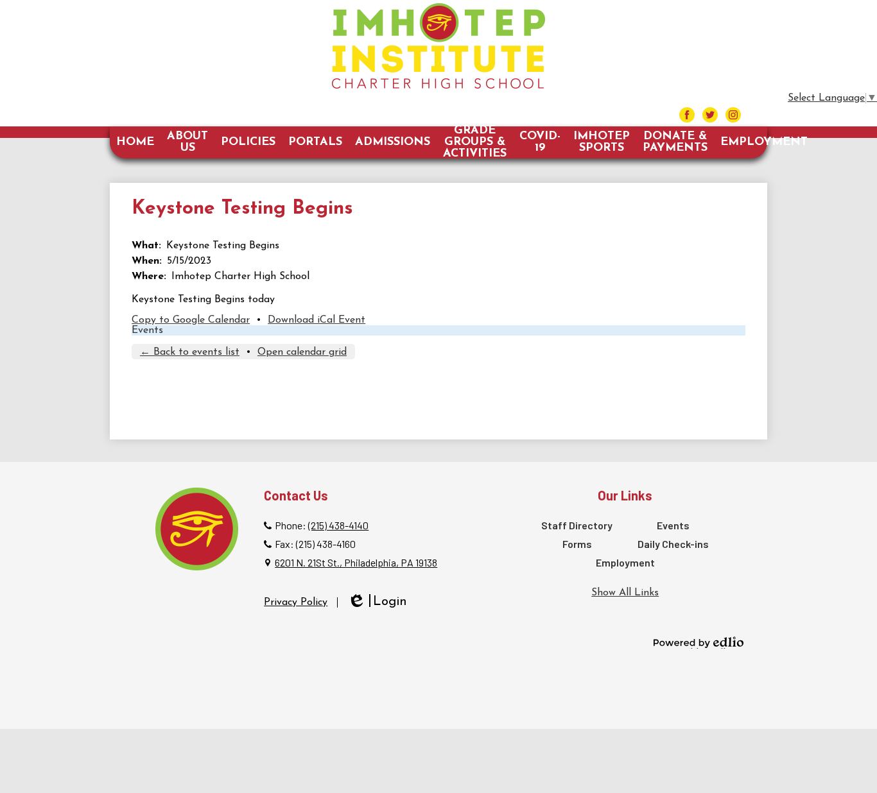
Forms (577, 544)
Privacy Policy (295, 602)
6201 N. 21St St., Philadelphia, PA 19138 (356, 562)
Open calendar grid (302, 352)
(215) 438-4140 (338, 525)
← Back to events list (189, 352)
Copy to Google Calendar (191, 320)
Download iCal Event (316, 320)
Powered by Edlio (698, 642)
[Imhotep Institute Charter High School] (438, 46)
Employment (625, 562)
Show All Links (625, 593)
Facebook (687, 115)
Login (377, 602)
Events (147, 330)
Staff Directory (576, 525)
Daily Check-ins (673, 544)
